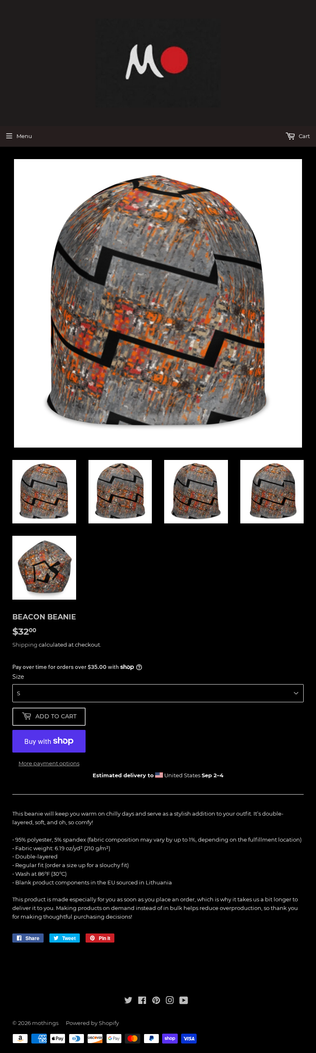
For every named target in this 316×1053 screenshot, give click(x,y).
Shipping (24, 644)
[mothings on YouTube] (183, 1001)
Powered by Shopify (92, 1023)
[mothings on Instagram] (170, 1001)
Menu (24, 136)
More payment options (49, 763)
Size (18, 676)
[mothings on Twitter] (128, 1001)
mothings (45, 1023)
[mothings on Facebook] (142, 1001)
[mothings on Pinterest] (156, 1001)
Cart (303, 136)
